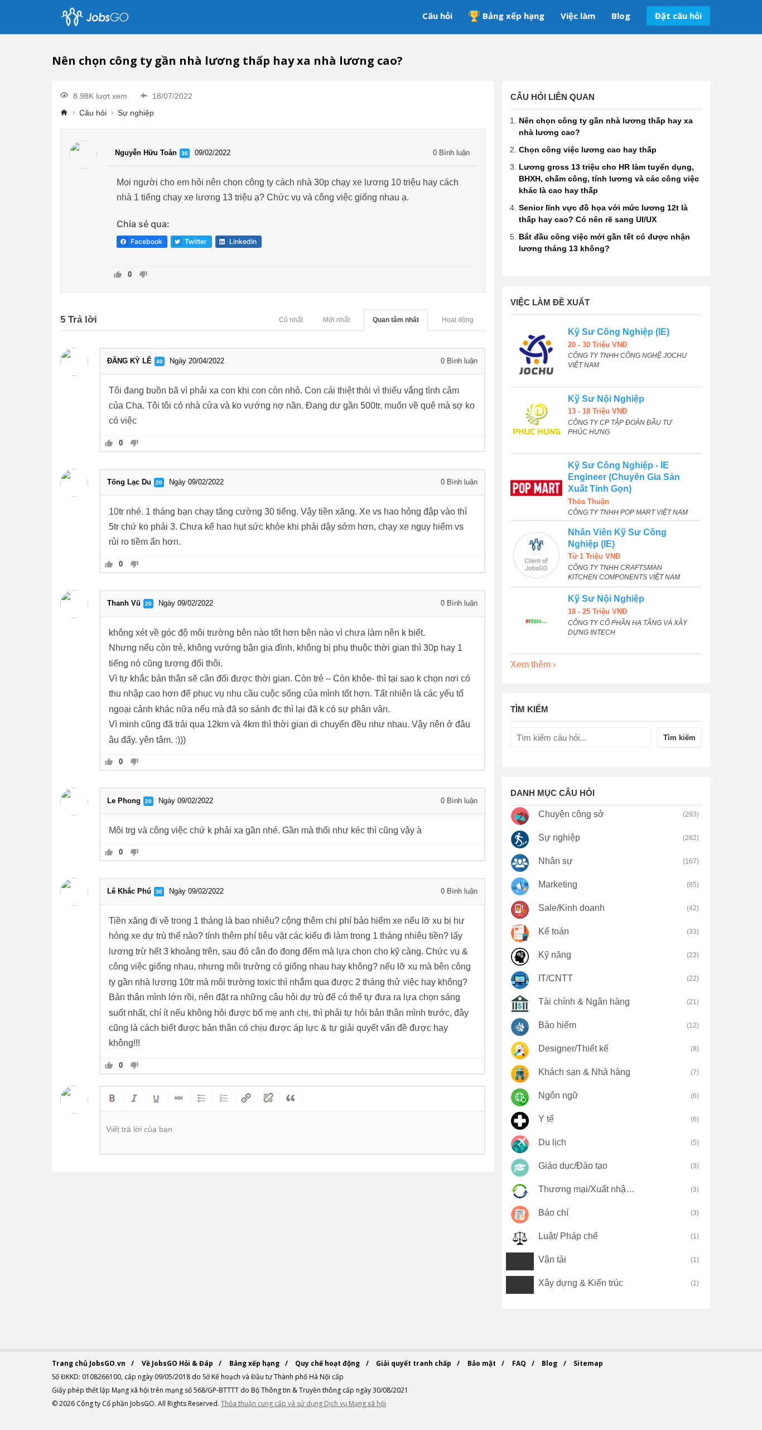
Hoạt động (458, 320)
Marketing (557, 884)
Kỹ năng (554, 954)
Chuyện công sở (571, 814)
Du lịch (552, 1142)
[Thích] (118, 275)
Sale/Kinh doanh (571, 908)
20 (159, 482)
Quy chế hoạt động (328, 1363)
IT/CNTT (555, 978)
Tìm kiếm (679, 737)
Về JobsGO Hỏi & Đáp (178, 1363)
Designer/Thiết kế (573, 1048)
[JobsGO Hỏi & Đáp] (94, 17)
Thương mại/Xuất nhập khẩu (587, 1189)
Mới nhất (336, 320)
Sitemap (588, 1363)
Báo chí (553, 1212)
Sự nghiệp (136, 112)
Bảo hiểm (557, 1025)
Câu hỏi (437, 15)
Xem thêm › (533, 664)
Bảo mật (482, 1363)
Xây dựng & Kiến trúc (580, 1283)
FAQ (520, 1363)
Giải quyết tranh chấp (414, 1363)
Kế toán (553, 931)
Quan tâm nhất (396, 320)
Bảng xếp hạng (513, 15)
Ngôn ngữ (558, 1095)
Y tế (546, 1119)
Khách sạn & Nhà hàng (584, 1072)
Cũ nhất (291, 320)
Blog (620, 15)
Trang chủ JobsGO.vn (89, 1363)
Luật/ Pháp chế (568, 1236)
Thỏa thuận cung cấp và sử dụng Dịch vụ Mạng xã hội (303, 1403)
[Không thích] (143, 275)
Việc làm (578, 15)
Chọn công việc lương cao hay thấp (588, 149)
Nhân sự (555, 861)
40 (159, 361)
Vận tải (552, 1259)
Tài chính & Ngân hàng (584, 1001)
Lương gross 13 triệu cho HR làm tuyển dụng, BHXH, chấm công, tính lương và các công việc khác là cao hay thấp (609, 178)
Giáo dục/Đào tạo (572, 1165)
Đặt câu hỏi (678, 15)
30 (184, 153)
